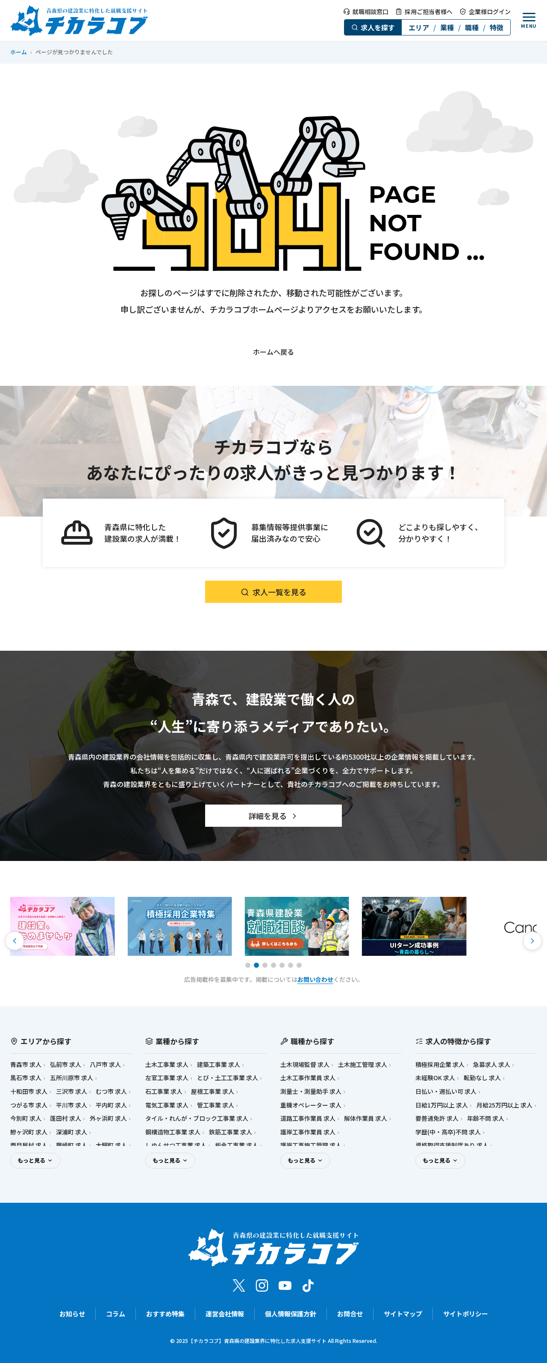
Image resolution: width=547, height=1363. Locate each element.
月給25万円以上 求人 (504, 1105)
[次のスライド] (532, 940)
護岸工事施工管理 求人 (310, 1145)
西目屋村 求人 (28, 1145)
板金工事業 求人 (236, 1145)
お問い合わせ (315, 979)
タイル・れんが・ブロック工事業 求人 (196, 1118)
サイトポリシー (465, 1313)
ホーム (18, 52)
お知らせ (72, 1313)
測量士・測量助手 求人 (310, 1091)
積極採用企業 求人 (440, 1064)
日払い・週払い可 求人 (445, 1091)
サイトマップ (403, 1313)
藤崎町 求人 (71, 1145)
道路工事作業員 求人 (307, 1118)
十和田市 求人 (28, 1091)
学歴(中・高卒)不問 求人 (448, 1132)
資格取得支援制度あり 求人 (451, 1145)
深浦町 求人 (71, 1132)
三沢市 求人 (71, 1091)
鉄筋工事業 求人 (230, 1132)
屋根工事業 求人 (212, 1091)
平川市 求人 (71, 1105)
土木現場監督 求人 (304, 1064)
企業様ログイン (490, 11)
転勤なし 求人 (482, 1078)
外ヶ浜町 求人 (108, 1118)
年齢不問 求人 (485, 1118)
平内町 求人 (111, 1105)
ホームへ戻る (273, 352)
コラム (115, 1313)
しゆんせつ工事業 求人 (175, 1145)
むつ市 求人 (111, 1091)
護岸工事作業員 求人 (307, 1132)
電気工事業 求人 (166, 1105)
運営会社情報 (225, 1313)
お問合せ (350, 1313)
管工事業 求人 (215, 1105)
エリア (419, 27)
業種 (447, 27)
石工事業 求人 (163, 1091)
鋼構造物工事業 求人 (172, 1132)
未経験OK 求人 (435, 1078)
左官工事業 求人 (166, 1078)
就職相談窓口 (370, 11)
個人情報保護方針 (290, 1313)
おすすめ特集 (165, 1313)
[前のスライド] (14, 940)
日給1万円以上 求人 (441, 1105)
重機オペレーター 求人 (310, 1105)
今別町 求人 (25, 1118)
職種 (472, 27)
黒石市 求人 (25, 1078)
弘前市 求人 (65, 1064)
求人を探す (378, 27)
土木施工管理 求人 (362, 1064)
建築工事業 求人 (218, 1064)
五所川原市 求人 (71, 1078)
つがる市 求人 (28, 1105)
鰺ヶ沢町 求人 (28, 1132)
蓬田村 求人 (65, 1118)
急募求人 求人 (491, 1064)
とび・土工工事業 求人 (227, 1078)
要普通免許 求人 (437, 1118)
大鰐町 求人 (111, 1145)
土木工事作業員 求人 (307, 1078)
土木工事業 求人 (166, 1064)
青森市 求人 (25, 1064)
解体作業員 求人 (365, 1118)
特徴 (496, 27)
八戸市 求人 (105, 1064)
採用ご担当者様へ (429, 11)
